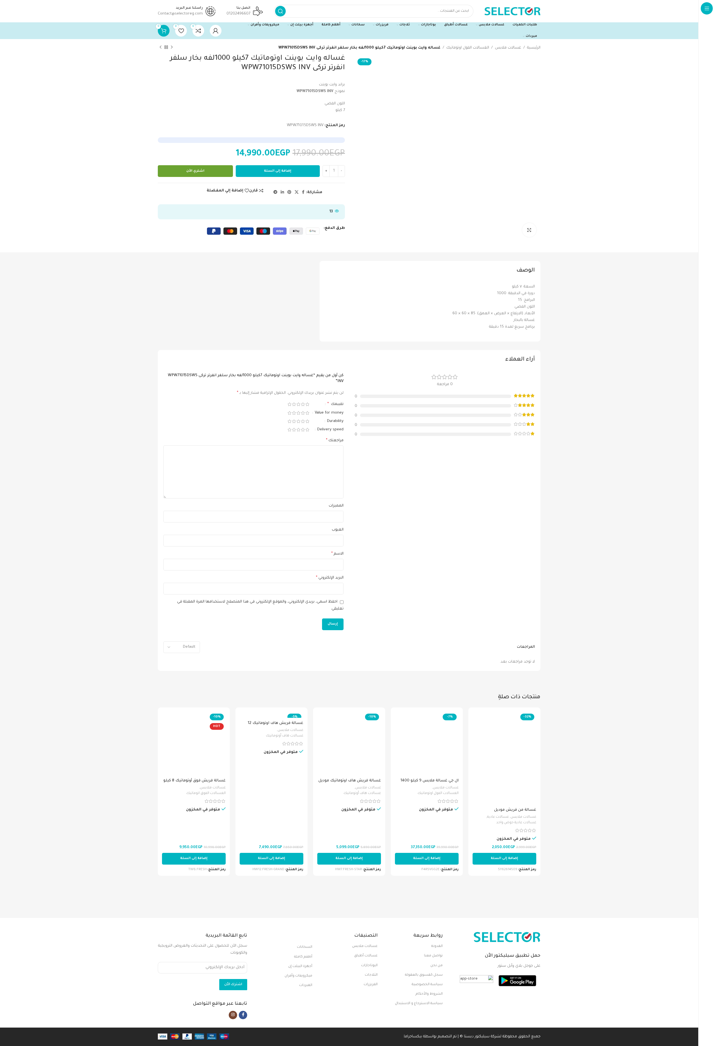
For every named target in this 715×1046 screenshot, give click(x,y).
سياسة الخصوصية (427, 985)
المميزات (336, 506)
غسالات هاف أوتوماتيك (362, 793)
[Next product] (160, 47)
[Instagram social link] (233, 1015)
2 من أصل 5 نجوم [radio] (303, 404)
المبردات (305, 985)
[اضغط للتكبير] (529, 230)
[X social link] (296, 192)
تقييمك (335, 404)
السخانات (304, 947)
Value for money (329, 413)
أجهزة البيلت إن (300, 966)
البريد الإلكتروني (330, 578)
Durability (335, 421)
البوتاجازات (369, 966)
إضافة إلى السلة (277, 171)
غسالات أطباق (365, 956)
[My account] (215, 30)
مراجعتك (335, 440)
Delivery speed (330, 430)
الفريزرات (370, 985)
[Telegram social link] (275, 192)
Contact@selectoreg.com (180, 14)
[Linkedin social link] (282, 192)
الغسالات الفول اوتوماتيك (467, 48)
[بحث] (280, 11)
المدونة (437, 946)
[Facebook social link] (303, 192)
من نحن (436, 966)
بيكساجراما (413, 1037)
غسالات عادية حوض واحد (516, 823)
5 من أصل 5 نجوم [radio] (289, 404)
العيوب (338, 530)
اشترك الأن (233, 985)
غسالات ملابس (508, 48)
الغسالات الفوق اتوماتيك (206, 793)
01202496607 (238, 14)
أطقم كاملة (303, 957)
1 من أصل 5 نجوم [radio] (307, 404)
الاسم (337, 554)
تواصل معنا (433, 956)
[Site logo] (512, 11)
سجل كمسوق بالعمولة (424, 975)
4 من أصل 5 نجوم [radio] (294, 404)
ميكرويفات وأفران (298, 976)
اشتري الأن (195, 171)
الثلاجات (371, 975)
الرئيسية (533, 48)
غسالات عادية (498, 817)
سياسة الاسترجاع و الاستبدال (419, 1004)
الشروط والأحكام (429, 994)
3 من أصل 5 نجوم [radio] (298, 404)
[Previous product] (172, 47)
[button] (504, 859)
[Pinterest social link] (289, 192)
